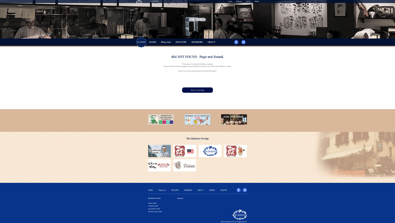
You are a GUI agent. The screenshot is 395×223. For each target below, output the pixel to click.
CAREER (212, 190)
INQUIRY (223, 190)
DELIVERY (181, 41)
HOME (152, 41)
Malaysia (239, 1)
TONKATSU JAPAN (153, 206)
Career (248, 1)
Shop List (166, 41)
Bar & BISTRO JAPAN (154, 209)
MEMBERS (197, 41)
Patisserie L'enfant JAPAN (155, 211)
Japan (230, 1)
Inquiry (256, 1)
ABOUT (211, 41)
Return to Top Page (197, 90)
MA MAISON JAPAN (154, 198)
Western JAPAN (152, 203)
